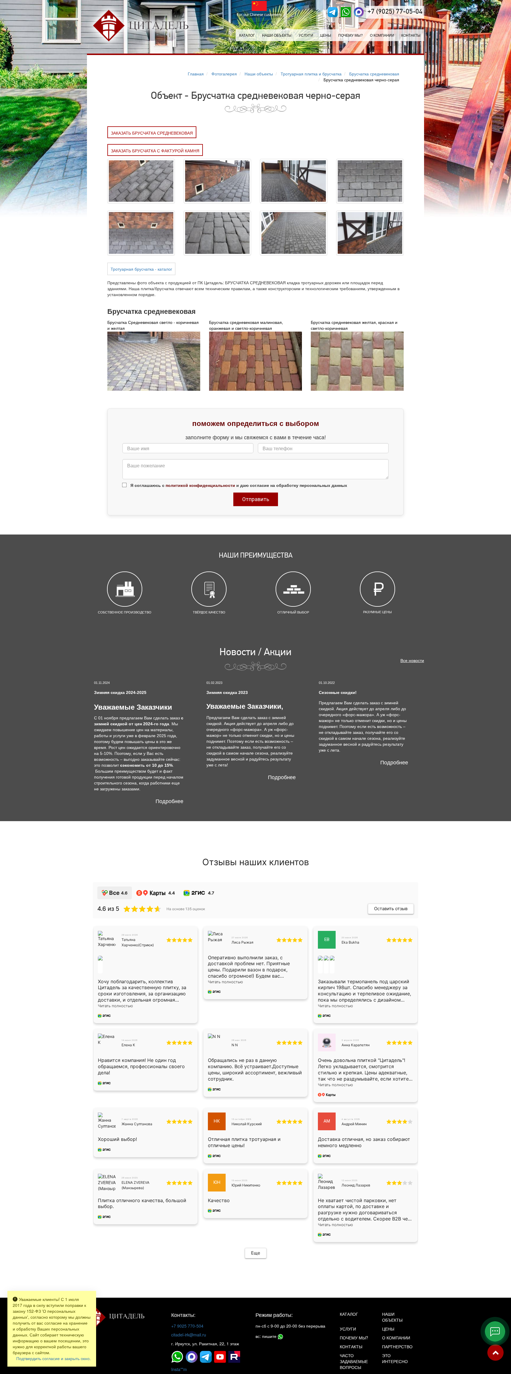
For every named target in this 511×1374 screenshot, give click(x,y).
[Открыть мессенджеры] (495, 1331)
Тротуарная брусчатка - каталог (141, 269)
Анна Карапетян (356, 1045)
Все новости (412, 660)
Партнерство (397, 1346)
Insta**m (179, 1369)
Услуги (348, 1329)
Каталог (247, 35)
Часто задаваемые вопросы (354, 1361)
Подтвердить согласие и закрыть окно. (53, 1358)
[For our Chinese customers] (259, 6)
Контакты (411, 35)
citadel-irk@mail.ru (188, 1335)
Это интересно (395, 1358)
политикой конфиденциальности (200, 485)
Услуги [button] (306, 35)
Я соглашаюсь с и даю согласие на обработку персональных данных (238, 485)
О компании (382, 35)
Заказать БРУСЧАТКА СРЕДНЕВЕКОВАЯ (152, 133)
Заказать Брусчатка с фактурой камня (155, 151)
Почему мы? (350, 35)
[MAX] (359, 12)
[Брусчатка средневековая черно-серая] (141, 180)
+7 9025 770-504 (187, 1326)
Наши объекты (277, 35)
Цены (325, 35)
